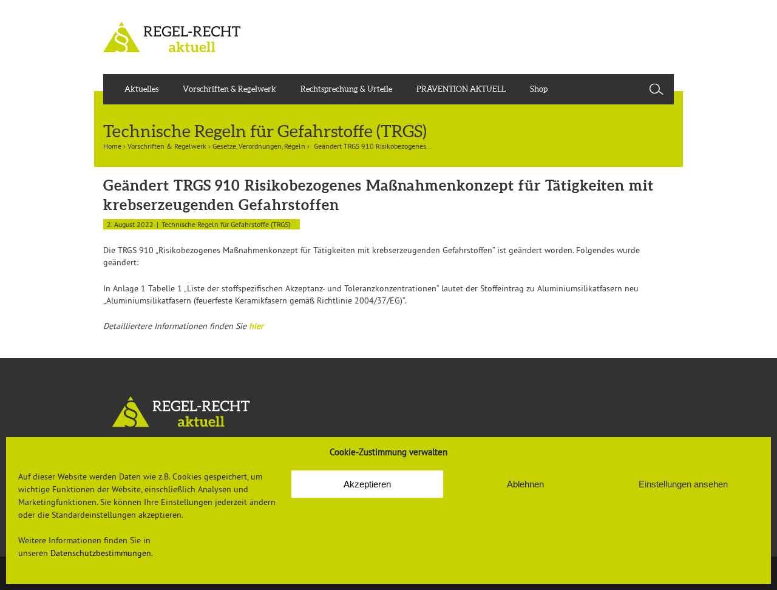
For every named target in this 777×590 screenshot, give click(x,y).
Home (112, 146)
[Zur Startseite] (388, 411)
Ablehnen (525, 484)
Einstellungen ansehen (683, 484)
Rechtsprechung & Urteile (346, 88)
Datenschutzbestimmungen (100, 553)
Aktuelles (141, 88)
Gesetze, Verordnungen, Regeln (258, 146)
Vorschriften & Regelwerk (229, 88)
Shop (539, 88)
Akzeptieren (367, 484)
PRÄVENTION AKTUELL (461, 88)
